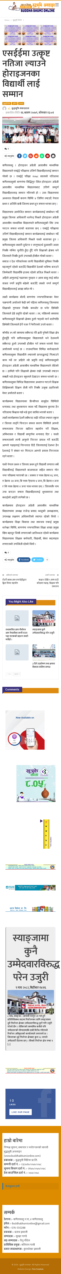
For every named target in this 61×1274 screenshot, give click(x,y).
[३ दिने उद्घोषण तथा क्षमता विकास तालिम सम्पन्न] (43, 652)
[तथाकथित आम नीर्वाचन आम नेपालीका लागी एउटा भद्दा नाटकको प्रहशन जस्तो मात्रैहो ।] (17, 618)
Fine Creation (37, 1269)
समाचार (21, 103)
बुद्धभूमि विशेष (6, 103)
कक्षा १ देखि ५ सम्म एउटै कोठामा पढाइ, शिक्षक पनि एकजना (48, 583)
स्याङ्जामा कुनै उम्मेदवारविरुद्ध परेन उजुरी (34, 958)
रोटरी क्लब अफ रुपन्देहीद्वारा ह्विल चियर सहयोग (14, 581)
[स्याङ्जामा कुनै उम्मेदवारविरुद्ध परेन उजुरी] (43, 618)
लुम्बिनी (15, 103)
